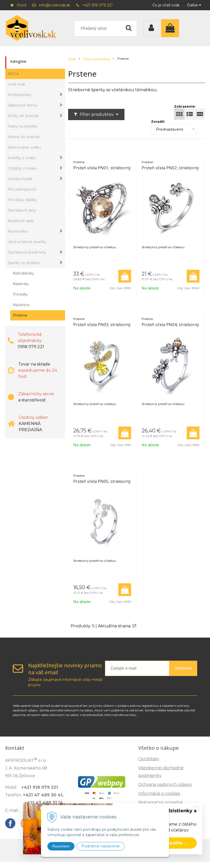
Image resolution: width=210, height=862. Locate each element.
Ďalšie (193, 5)
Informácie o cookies (159, 793)
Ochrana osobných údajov (165, 784)
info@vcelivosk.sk (54, 5)
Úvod (21, 5)
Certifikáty (148, 758)
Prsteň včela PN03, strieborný (102, 324)
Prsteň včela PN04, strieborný (170, 324)
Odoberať (183, 668)
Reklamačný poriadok (160, 802)
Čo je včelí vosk (166, 5)
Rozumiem (61, 846)
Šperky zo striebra (96, 58)
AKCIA (13, 73)
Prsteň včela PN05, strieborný (102, 481)
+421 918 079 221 (97, 5)
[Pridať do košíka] (124, 276)
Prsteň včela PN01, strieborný (102, 168)
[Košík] (171, 28)
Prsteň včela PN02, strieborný (170, 168)
